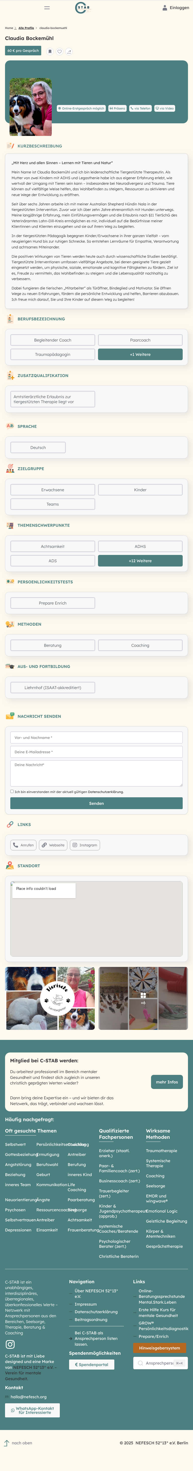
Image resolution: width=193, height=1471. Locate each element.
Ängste (43, 1199)
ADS (53, 560)
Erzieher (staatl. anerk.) (114, 1153)
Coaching (140, 645)
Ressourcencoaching (56, 1209)
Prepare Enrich (53, 603)
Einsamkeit (47, 1229)
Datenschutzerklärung (105, 792)
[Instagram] (10, 1344)
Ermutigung (47, 1154)
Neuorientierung (21, 1199)
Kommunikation (51, 1184)
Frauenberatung (83, 1229)
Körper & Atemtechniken (160, 1234)
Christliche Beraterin (119, 1256)
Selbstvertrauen (20, 1219)
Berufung (77, 1164)
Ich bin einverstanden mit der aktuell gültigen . (69, 792)
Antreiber (77, 1154)
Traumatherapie (161, 1150)
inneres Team (18, 1184)
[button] (47, 8)
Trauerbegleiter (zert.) (114, 1193)
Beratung (53, 645)
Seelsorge (77, 1209)
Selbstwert (15, 1144)
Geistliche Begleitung (166, 1221)
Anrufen (27, 845)
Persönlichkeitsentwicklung (62, 1144)
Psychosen (15, 1209)
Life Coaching (77, 1187)
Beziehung (15, 1174)
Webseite (57, 845)
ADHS (140, 546)
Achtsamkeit (53, 546)
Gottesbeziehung (21, 1154)
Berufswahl (47, 1164)
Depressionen (18, 1229)
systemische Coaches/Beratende (118, 1229)
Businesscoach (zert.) (119, 1180)
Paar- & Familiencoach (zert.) (119, 1168)
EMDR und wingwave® (157, 1198)
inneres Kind (80, 1174)
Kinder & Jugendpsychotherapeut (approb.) (123, 1211)
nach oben (22, 1442)
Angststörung (18, 1164)
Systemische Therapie (158, 1163)
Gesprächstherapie (164, 1246)
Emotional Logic (161, 1211)
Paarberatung (81, 1199)
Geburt (43, 1174)
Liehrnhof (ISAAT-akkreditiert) (52, 687)
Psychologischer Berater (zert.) (114, 1244)
